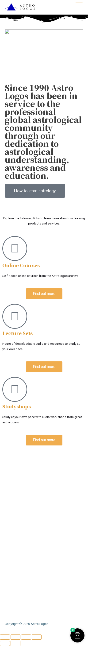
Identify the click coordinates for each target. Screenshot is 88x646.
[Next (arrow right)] (15, 643)
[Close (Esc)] (37, 637)
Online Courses (21, 265)
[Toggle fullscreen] (15, 637)
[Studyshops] (14, 389)
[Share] (26, 637)
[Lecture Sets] (14, 316)
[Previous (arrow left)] (5, 643)
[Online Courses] (14, 248)
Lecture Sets (17, 333)
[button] (77, 635)
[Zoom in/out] (5, 637)
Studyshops (16, 406)
